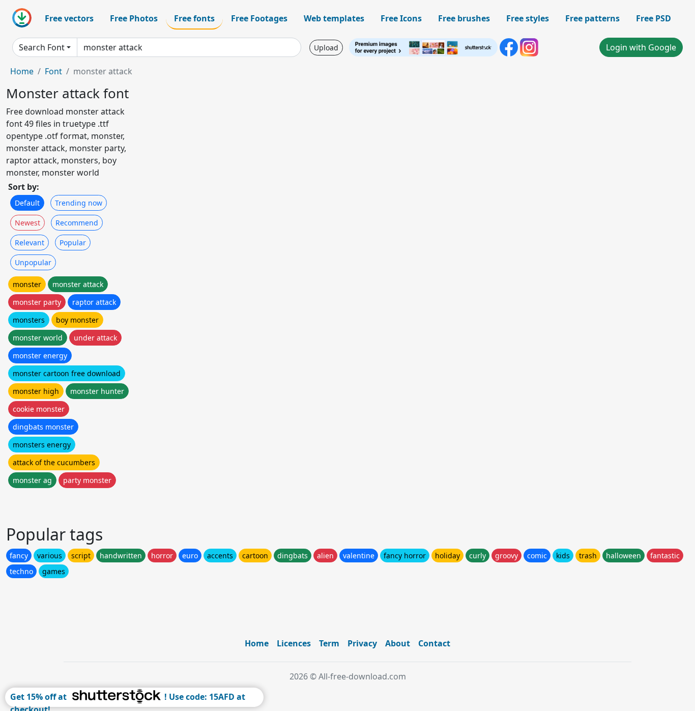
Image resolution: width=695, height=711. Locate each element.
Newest (27, 222)
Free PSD (653, 18)
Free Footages (259, 18)
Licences (294, 643)
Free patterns (592, 18)
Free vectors (69, 18)
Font (53, 71)
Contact (434, 643)
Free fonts (194, 18)
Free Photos (134, 18)
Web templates (334, 18)
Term (329, 643)
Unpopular (33, 262)
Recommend (76, 222)
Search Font (42, 47)
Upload (326, 47)
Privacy (362, 643)
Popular (73, 242)
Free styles (527, 18)
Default (27, 203)
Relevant (29, 242)
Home (22, 71)
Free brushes (464, 18)
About (397, 643)
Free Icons (401, 18)
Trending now (78, 203)
